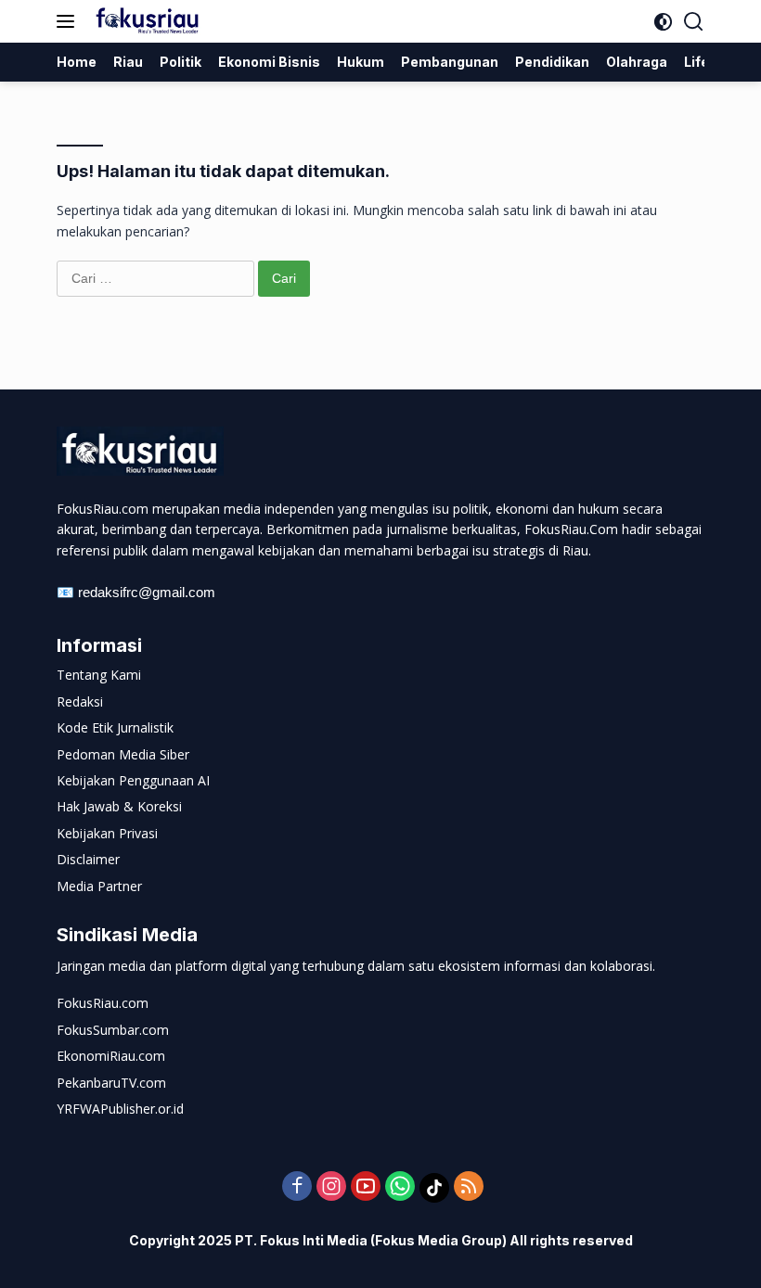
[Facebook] (297, 1187)
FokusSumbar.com (113, 1030)
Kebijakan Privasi (107, 833)
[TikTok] (434, 1188)
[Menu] (69, 21)
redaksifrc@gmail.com (146, 592)
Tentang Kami (99, 674)
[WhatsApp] (400, 1187)
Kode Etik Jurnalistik (115, 727)
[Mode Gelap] (663, 21)
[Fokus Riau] (144, 21)
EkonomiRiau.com (111, 1056)
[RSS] (469, 1187)
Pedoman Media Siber (123, 754)
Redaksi (80, 701)
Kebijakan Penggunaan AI (133, 780)
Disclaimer (88, 859)
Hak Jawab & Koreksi (119, 806)
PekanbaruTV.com (111, 1082)
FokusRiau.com (102, 1003)
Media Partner (99, 886)
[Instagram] (331, 1187)
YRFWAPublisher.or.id (120, 1108)
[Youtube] (365, 1187)
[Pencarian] (693, 21)
